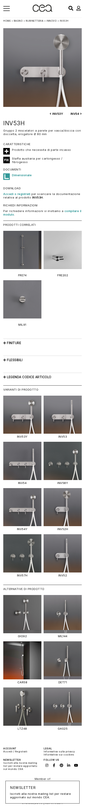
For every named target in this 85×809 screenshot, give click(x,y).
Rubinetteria (35, 20)
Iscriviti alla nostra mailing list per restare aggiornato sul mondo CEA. (20, 766)
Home (7, 20)
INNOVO (51, 20)
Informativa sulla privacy (59, 751)
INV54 (75, 113)
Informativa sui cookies (59, 754)
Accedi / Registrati (15, 751)
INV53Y (57, 113)
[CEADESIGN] (42, 11)
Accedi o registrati (17, 194)
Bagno (18, 20)
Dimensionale (22, 175)
